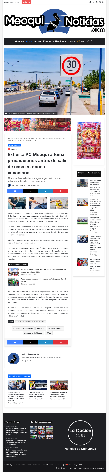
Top (49, 333)
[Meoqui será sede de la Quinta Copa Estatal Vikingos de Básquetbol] (59, 385)
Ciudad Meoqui (55, 328)
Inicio (11, 138)
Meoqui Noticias (31, 138)
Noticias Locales (19, 138)
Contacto (49, 41)
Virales (38, 41)
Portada (20, 41)
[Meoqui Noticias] (54, 21)
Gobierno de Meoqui (33, 333)
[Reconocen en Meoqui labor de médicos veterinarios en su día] (82, 262)
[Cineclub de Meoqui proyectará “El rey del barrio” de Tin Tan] (38, 385)
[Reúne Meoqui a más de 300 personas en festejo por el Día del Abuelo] (13, 282)
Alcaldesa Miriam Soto (23, 328)
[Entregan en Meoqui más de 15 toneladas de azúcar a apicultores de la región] (82, 220)
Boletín (41, 328)
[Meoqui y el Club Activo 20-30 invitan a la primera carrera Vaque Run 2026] (82, 202)
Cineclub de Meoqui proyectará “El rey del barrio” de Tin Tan (36, 394)
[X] (28, 361)
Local (29, 41)
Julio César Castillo (17, 185)
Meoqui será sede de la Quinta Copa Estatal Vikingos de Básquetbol (58, 394)
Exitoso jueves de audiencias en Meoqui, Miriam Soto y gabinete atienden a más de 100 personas (16, 396)
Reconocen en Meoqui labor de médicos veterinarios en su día (95, 263)
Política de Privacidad (66, 41)
